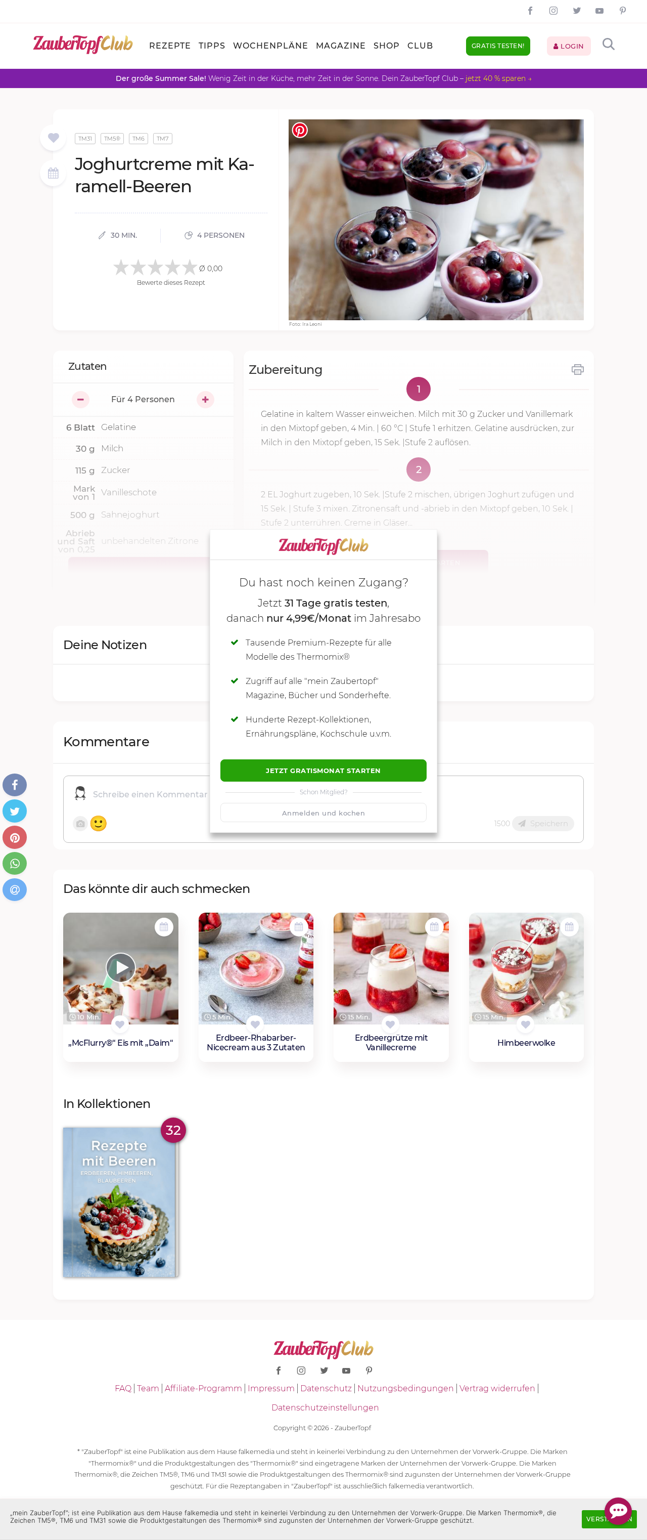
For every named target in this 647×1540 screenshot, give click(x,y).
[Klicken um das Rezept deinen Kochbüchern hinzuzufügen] (120, 1024)
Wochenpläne (270, 46)
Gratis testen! (498, 46)
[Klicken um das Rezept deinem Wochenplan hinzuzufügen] (164, 927)
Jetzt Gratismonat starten (323, 770)
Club (420, 46)
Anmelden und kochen (323, 813)
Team (148, 1388)
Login (571, 46)
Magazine (341, 46)
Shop (387, 46)
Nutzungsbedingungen (405, 1388)
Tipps (212, 46)
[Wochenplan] (53, 174)
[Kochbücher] (53, 138)
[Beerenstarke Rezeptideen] (120, 1202)
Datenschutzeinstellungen (325, 1408)
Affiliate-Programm (203, 1388)
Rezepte (170, 46)
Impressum (271, 1388)
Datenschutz (326, 1388)
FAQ (123, 1388)
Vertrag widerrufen (497, 1388)
